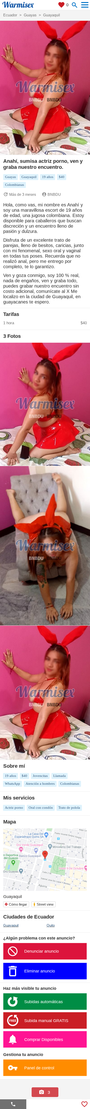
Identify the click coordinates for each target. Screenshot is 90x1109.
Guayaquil (10, 925)
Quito (51, 925)
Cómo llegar (15, 904)
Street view (43, 904)
